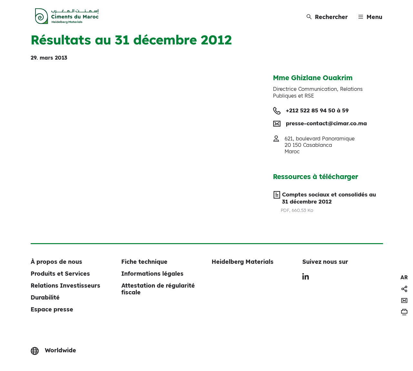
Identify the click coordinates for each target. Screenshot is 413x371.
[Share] (404, 289)
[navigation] (404, 277)
